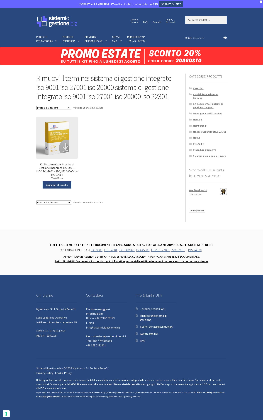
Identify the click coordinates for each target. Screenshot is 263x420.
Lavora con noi (149, 333)
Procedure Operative (204, 149)
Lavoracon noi (134, 21)
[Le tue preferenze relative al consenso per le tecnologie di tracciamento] (6, 413)
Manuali (197, 119)
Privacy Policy (197, 210)
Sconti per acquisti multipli (156, 326)
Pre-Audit (198, 143)
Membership (200, 125)
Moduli (197, 137)
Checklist (198, 88)
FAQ (145, 22)
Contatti (157, 22)
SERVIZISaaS (116, 39)
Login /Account (170, 21)
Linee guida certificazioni (207, 113)
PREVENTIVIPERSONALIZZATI (94, 39)
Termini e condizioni (152, 309)
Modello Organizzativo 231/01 (209, 131)
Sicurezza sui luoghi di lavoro (209, 156)
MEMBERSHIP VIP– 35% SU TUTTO (136, 39)
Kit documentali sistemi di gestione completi (208, 105)
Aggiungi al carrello (57, 185)
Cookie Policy (63, 373)
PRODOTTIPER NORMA (69, 39)
